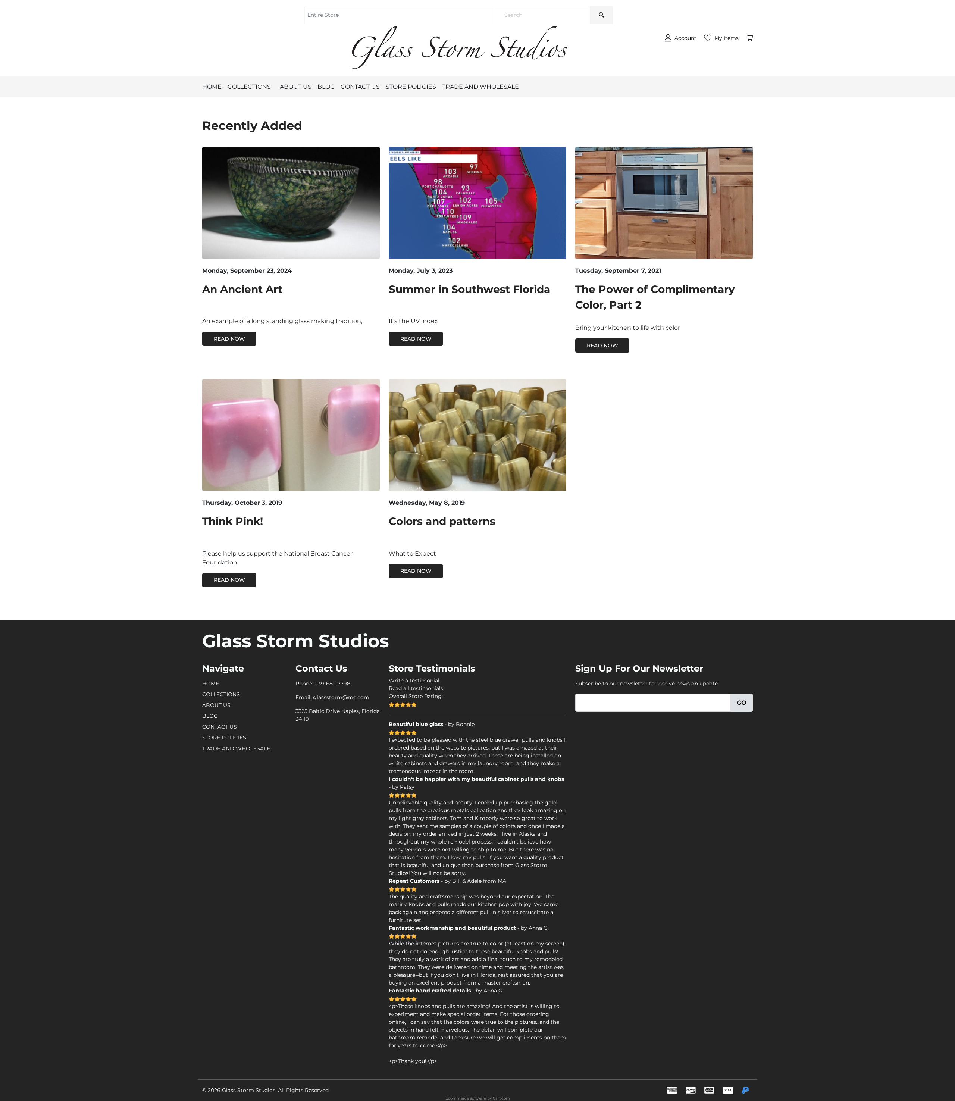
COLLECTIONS (249, 86)
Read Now (229, 338)
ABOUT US (295, 86)
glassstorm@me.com (341, 697)
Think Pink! (232, 521)
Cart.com (501, 1098)
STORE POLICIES (411, 86)
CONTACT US (360, 86)
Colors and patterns (442, 521)
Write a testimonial (414, 680)
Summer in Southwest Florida (469, 289)
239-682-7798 (332, 683)
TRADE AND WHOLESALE (480, 86)
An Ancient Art (242, 289)
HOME (212, 86)
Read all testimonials (416, 688)
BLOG (326, 86)
